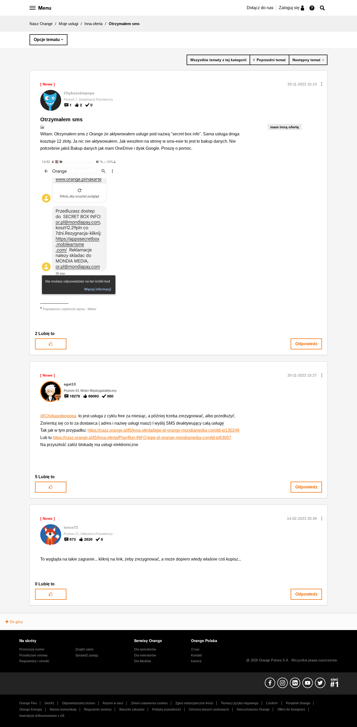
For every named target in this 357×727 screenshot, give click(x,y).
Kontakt (196, 655)
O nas (195, 649)
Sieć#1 (49, 703)
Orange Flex (28, 703)
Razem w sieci (113, 703)
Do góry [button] (16, 622)
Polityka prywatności (166, 709)
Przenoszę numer (31, 649)
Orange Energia (30, 709)
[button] (322, 84)
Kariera (196, 661)
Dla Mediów (142, 661)
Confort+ (272, 703)
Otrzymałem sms (61, 119)
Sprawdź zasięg (86, 655)
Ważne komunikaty (63, 709)
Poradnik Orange (298, 703)
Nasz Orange (41, 23)
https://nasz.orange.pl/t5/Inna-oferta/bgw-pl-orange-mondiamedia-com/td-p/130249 (163, 430)
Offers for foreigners (291, 709)
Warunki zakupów (132, 709)
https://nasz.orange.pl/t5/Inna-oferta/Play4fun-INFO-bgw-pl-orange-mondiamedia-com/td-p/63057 (142, 437)
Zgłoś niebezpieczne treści (194, 703)
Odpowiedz (306, 344)
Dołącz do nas (260, 7)
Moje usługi (68, 23)
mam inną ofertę (284, 127)
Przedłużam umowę (33, 655)
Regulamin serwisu (98, 709)
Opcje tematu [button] (47, 39)
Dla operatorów (145, 649)
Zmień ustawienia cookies (149, 703)
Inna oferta (93, 23)
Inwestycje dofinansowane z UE (42, 716)
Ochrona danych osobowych (209, 709)
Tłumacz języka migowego (239, 703)
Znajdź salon (84, 649)
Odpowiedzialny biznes (78, 703)
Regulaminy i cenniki (34, 661)
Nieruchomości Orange (253, 709)
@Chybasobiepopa (58, 416)
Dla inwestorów (145, 655)
